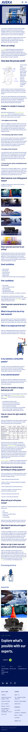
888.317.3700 (13, 668)
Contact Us (5, 659)
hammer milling (21, 395)
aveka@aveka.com (22, 668)
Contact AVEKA (18, 299)
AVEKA (6, 2)
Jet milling (3, 49)
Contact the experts (5, 460)
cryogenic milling (14, 395)
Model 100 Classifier (11, 445)
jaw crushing (5, 397)
